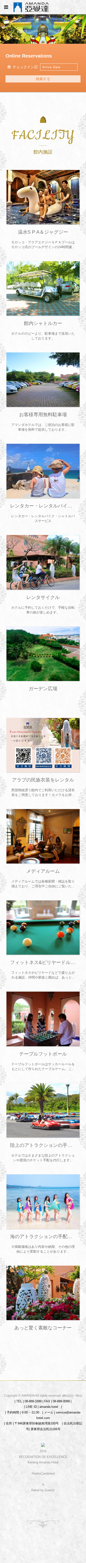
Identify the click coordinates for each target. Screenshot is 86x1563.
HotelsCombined (43, 1473)
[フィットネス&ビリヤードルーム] (43, 927)
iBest (78, 1395)
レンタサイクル (43, 597)
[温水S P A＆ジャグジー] (43, 197)
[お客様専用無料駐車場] (43, 379)
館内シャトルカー (43, 323)
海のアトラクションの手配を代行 (43, 1236)
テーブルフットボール (43, 1053)
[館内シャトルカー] (43, 288)
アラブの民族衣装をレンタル (43, 779)
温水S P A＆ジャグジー (43, 232)
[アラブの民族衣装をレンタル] (43, 745)
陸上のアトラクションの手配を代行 (43, 1145)
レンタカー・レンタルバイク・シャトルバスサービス (43, 505)
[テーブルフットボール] (43, 1019)
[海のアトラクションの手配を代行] (43, 1201)
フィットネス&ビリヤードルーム (43, 962)
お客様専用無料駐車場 (43, 414)
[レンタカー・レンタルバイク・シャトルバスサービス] (43, 471)
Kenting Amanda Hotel (43, 1462)
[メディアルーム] (43, 836)
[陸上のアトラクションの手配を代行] (43, 1110)
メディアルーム (43, 871)
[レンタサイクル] (43, 562)
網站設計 (68, 1395)
